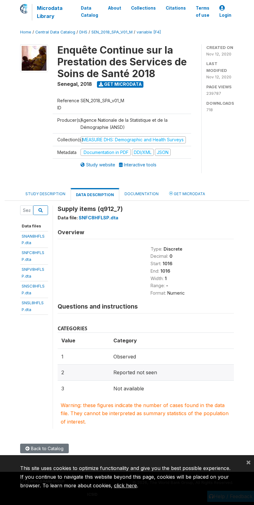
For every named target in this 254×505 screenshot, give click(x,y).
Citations (176, 8)
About (114, 8)
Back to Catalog (47, 448)
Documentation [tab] (142, 193)
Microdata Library (50, 12)
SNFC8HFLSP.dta (98, 217)
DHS (83, 32)
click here (125, 485)
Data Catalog (89, 11)
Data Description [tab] (95, 194)
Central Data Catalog (55, 32)
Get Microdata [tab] (189, 193)
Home (25, 32)
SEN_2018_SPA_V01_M (112, 32)
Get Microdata (122, 84)
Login (225, 15)
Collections (143, 8)
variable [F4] (149, 32)
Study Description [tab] (45, 193)
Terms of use (202, 11)
